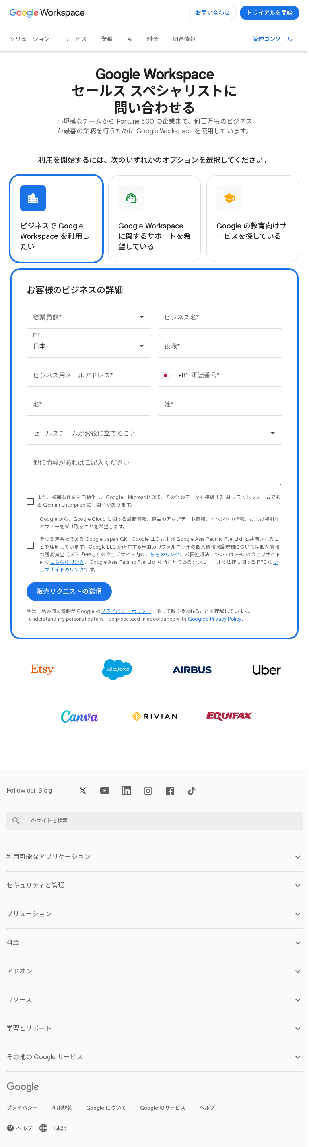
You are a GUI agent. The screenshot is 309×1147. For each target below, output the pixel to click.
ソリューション (29, 39)
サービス (75, 39)
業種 (107, 39)
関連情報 (184, 39)
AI (130, 39)
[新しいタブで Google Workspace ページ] (48, 13)
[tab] (56, 219)
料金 (152, 39)
